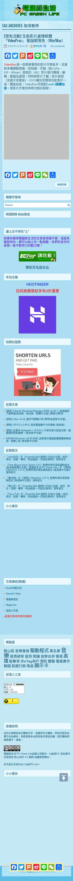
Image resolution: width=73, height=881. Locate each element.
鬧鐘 (36, 656)
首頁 (28, 656)
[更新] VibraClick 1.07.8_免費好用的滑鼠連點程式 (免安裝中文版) (38, 468)
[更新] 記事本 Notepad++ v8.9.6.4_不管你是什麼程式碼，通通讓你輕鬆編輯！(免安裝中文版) (38, 431)
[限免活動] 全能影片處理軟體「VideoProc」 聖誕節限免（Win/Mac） (34, 38)
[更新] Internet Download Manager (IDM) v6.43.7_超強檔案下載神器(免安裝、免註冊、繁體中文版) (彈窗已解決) (37, 412)
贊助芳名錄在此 (37, 267)
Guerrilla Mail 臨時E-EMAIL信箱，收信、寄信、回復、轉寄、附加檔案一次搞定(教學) (38, 458)
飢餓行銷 (19, 666)
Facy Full (13, 494)
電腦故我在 (12, 599)
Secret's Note (13, 593)
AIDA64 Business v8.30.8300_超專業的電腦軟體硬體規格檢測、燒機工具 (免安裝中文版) (38, 439)
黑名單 (55, 651)
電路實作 (63, 661)
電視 (59, 656)
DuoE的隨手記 (14, 588)
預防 (43, 661)
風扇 (30, 666)
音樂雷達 (22, 651)
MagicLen (11, 604)
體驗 (51, 661)
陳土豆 (12, 486)
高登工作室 (12, 610)
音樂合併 (48, 656)
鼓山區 (9, 651)
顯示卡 (41, 665)
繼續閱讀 (61, 184)
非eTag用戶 (30, 661)
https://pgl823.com (28, 764)
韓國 (7, 666)
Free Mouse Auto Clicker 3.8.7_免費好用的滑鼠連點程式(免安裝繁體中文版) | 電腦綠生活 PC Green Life (37, 466)
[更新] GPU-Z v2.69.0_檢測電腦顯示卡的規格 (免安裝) (35, 424)
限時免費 (37, 46)
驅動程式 (39, 650)
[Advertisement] (37, 544)
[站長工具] (14, 692)
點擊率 (14, 661)
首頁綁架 (17, 656)
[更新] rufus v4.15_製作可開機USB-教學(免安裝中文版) (36, 419)
